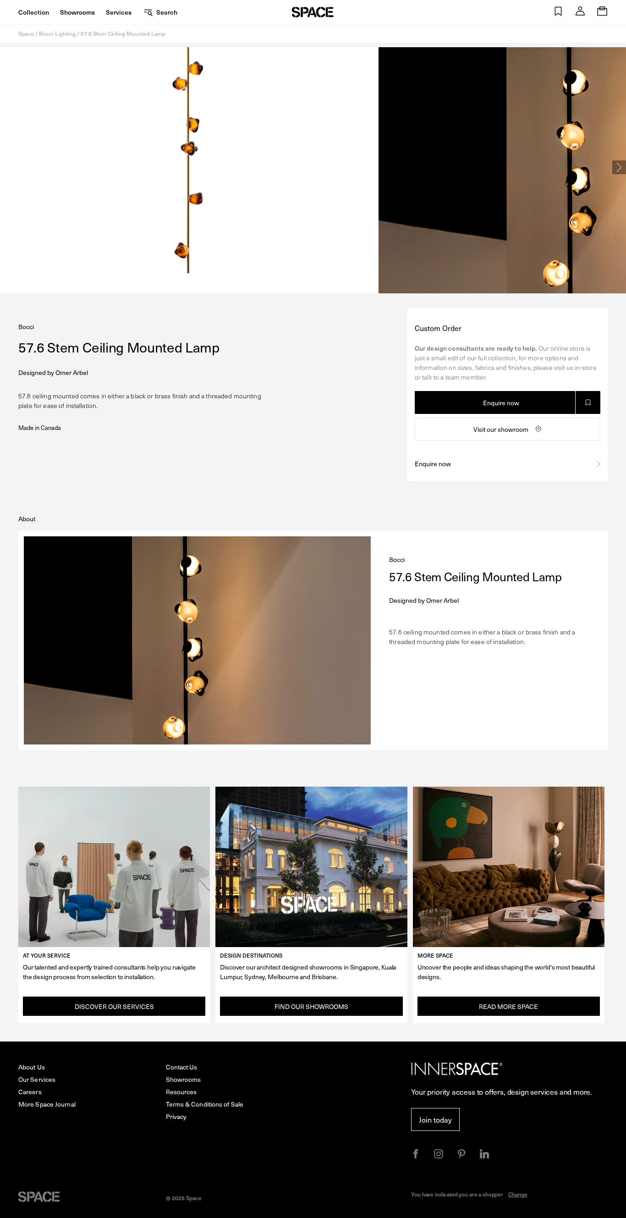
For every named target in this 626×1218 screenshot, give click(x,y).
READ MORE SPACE (508, 1006)
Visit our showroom (500, 429)
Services (119, 12)
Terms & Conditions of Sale (205, 1104)
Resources (181, 1092)
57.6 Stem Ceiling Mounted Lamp (123, 33)
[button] (558, 12)
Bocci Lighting (57, 33)
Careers (30, 1092)
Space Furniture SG (313, 12)
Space (26, 33)
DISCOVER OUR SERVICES (114, 1006)
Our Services (36, 1079)
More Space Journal (47, 1104)
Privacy (176, 1116)
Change (517, 1194)
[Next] (619, 167)
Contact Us (182, 1067)
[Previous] (7, 167)
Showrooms (77, 12)
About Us (31, 1067)
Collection (33, 12)
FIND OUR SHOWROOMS (311, 1006)
